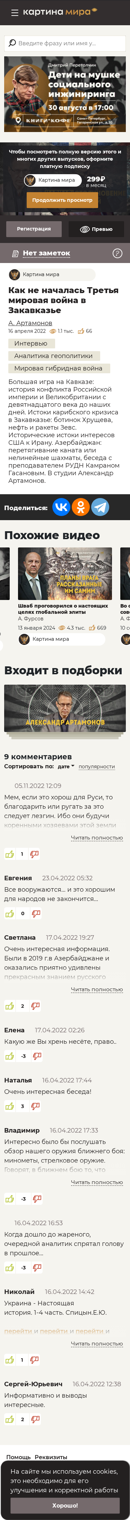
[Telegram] (100, 507)
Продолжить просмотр (62, 200)
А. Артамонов (30, 323)
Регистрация (34, 229)
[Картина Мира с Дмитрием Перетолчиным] (61, 12)
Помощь (18, 1457)
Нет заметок (46, 253)
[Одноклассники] (81, 507)
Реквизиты (51, 1457)
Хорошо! (65, 1505)
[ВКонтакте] (61, 507)
